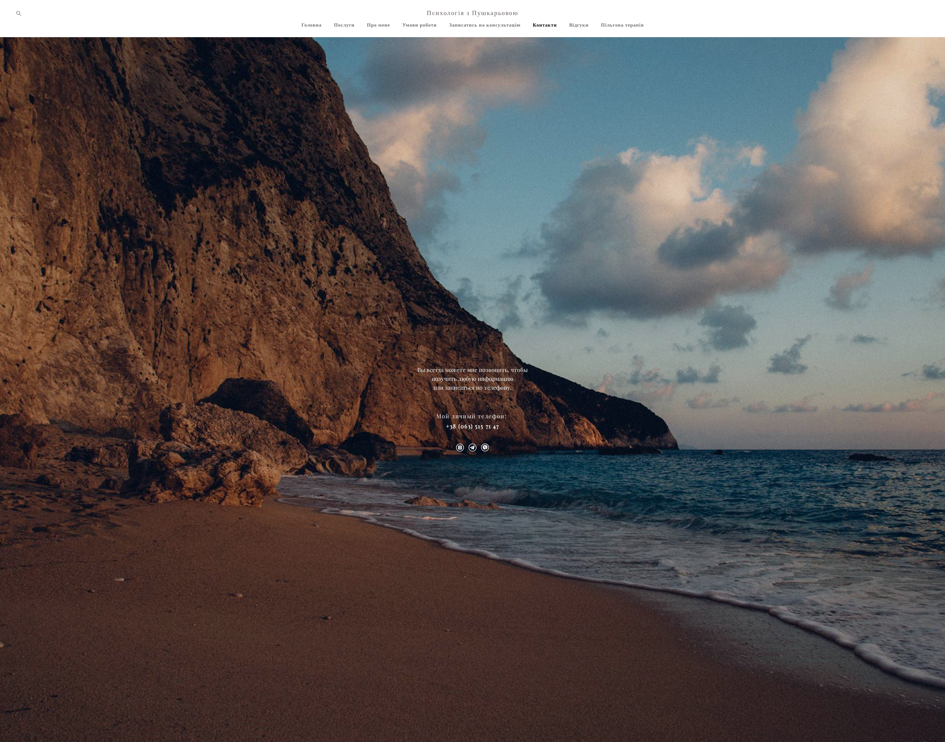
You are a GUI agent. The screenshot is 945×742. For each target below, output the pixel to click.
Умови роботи (419, 24)
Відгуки (579, 24)
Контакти (545, 24)
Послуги (344, 24)
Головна (311, 24)
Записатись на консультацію (484, 24)
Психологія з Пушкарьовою (472, 13)
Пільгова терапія (622, 24)
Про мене (378, 24)
